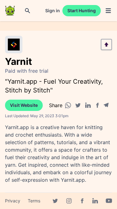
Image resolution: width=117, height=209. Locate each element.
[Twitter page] (55, 201)
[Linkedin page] (95, 201)
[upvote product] (106, 44)
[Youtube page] (109, 201)
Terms (34, 200)
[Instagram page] (69, 201)
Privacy (12, 200)
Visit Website (24, 105)
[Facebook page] (82, 200)
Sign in (52, 10)
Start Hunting (81, 10)
